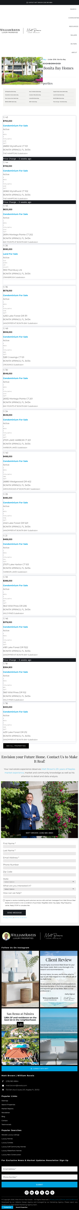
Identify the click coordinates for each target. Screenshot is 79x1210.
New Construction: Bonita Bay (11, 98)
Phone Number (11, 864)
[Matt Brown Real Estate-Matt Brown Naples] (20, 29)
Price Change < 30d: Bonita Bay (60, 101)
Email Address (11, 857)
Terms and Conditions (69, 1199)
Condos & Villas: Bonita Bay (35, 94)
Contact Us (7, 1207)
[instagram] (27, 1193)
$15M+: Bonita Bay (33, 101)
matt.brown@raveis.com (16, 1085)
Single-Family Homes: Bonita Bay (60, 91)
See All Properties (16, 746)
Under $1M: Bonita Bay (34, 98)
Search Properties (21, 1207)
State (5, 879)
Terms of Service (21, 917)
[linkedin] (32, 1193)
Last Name (9, 850)
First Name (9, 843)
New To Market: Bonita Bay (35, 91)
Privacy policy (55, 1199)
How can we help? (12, 893)
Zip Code (7, 871)
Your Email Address (12, 1165)
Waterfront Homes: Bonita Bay (12, 94)
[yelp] (52, 1193)
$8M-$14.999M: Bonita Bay (10, 101)
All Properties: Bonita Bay (10, 91)
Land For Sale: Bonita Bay (58, 94)
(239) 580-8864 (12, 1081)
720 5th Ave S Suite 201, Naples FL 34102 (23, 1090)
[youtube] (47, 1193)
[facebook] (37, 1193)
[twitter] (42, 1193)
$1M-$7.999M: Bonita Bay (58, 98)
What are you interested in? (17, 885)
